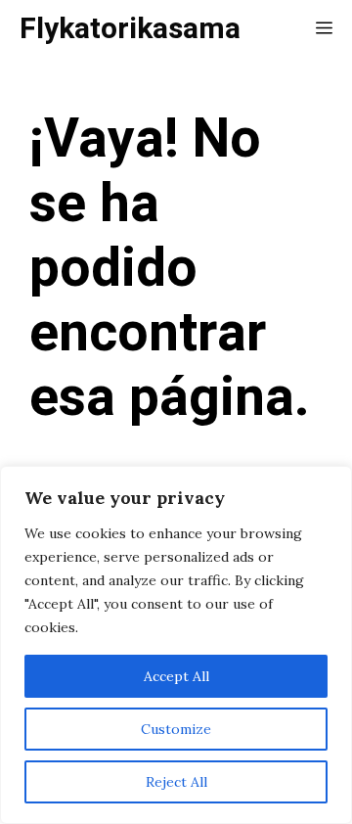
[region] (176, 645)
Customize (176, 729)
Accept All (176, 676)
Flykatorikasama (130, 29)
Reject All (176, 782)
